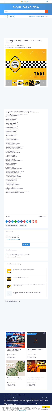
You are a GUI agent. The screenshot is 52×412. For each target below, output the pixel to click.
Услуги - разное (40, 16)
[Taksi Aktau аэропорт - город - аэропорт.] (10, 278)
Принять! (46, 407)
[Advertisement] (26, 28)
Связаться (27, 244)
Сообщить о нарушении (12, 225)
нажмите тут (18, 404)
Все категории (32, 16)
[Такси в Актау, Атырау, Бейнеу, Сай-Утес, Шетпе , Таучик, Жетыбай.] (10, 293)
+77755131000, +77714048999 (13, 239)
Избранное (12, 16)
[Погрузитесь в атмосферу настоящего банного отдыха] (15, 369)
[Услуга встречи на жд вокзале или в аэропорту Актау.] (36, 366)
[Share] (7, 221)
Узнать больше (22, 410)
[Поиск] (46, 11)
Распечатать (24, 225)
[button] (9, 64)
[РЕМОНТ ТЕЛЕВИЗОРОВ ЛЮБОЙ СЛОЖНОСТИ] (15, 341)
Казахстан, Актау (20, 45)
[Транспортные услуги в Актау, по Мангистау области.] (10, 271)
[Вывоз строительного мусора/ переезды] (36, 341)
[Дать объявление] (47, 1)
